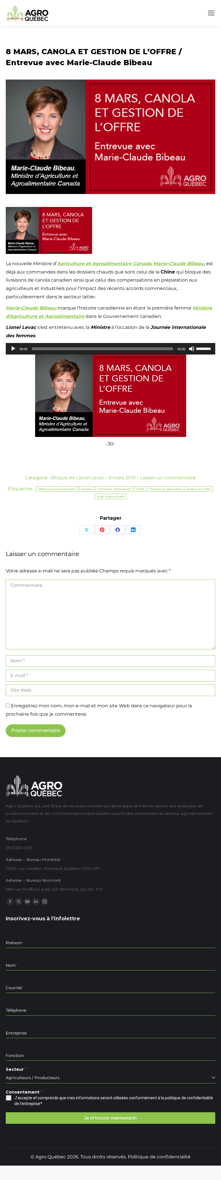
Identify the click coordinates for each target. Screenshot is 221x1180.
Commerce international (114, 489)
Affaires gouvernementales (57, 489)
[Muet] (192, 349)
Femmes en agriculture (165, 489)
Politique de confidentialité (159, 1157)
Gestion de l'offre (198, 489)
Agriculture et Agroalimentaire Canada (104, 263)
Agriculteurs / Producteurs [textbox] (33, 1077)
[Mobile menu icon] (211, 13)
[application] (110, 349)
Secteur (16, 1069)
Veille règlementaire (110, 496)
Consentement (24, 1092)
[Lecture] (13, 349)
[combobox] (110, 1077)
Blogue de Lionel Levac (77, 477)
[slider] (204, 348)
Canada (86, 489)
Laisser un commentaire (168, 477)
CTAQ (140, 489)
